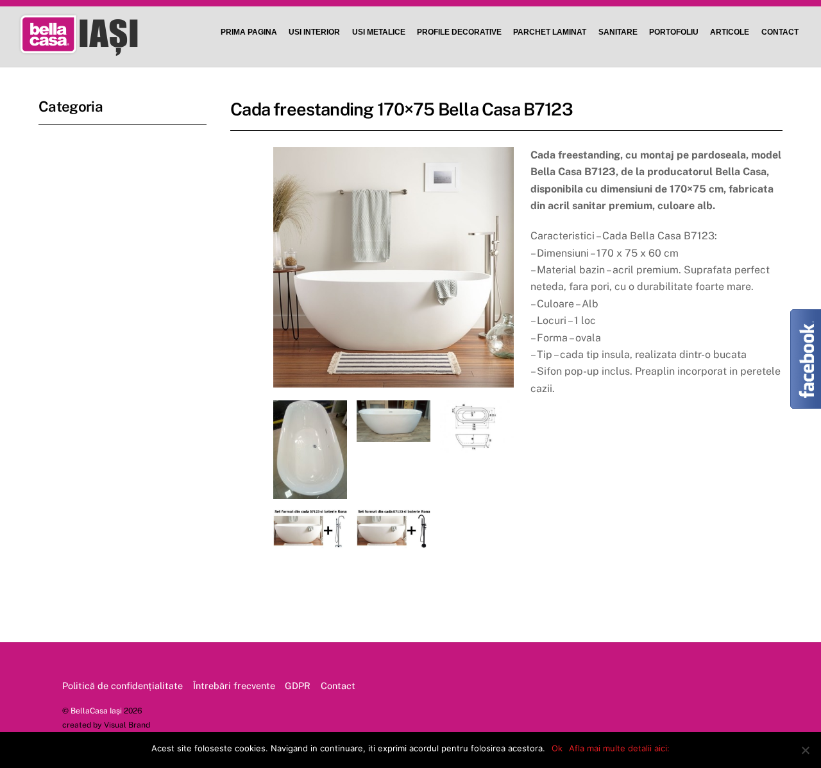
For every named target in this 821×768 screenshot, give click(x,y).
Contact (780, 32)
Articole (729, 32)
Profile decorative (459, 32)
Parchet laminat (549, 32)
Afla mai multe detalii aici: (619, 748)
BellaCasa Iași (96, 710)
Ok (557, 748)
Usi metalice (378, 32)
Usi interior (314, 32)
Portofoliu (673, 32)
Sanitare (618, 32)
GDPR (297, 685)
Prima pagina (249, 32)
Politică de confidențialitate (122, 685)
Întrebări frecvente (234, 685)
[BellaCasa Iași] (98, 49)
